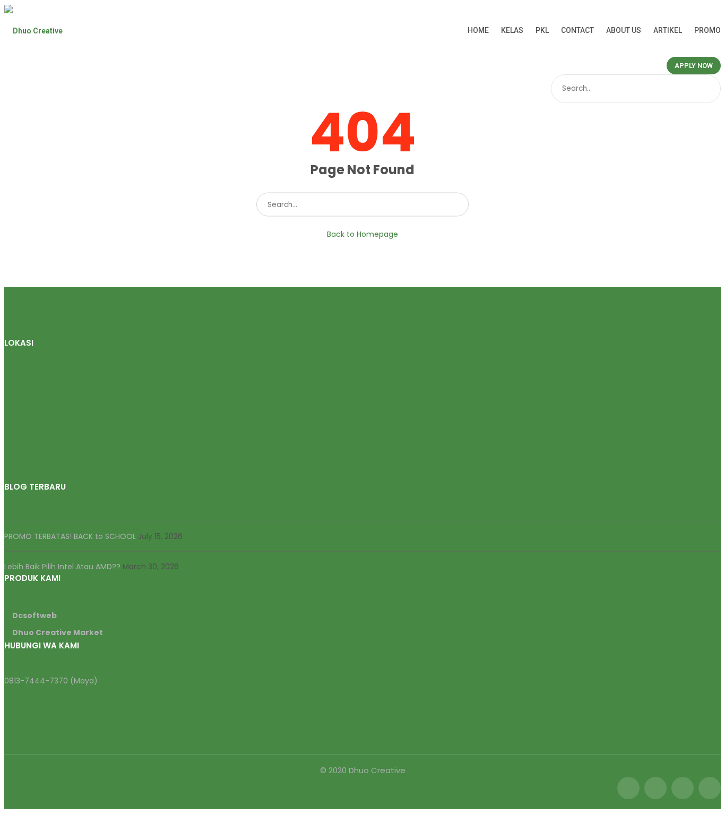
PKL (542, 30)
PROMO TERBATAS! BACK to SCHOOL (71, 536)
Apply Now (694, 66)
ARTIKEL (667, 30)
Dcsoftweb (34, 615)
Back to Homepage (362, 234)
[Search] (711, 88)
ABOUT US (623, 30)
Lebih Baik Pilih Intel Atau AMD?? (63, 566)
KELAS (512, 30)
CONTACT (577, 30)
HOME (478, 30)
